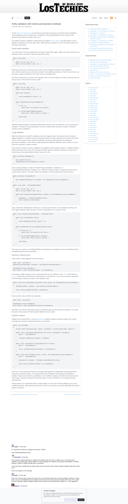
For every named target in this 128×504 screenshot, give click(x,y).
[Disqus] (46, 418)
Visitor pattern (55, 41)
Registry (40, 319)
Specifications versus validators (72, 394)
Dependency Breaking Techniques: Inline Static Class (25, 394)
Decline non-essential (70, 500)
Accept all (81, 500)
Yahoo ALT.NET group (24, 33)
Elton (65, 274)
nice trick (15, 276)
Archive (94, 18)
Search (27, 18)
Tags (100, 18)
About (106, 18)
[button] (115, 17)
